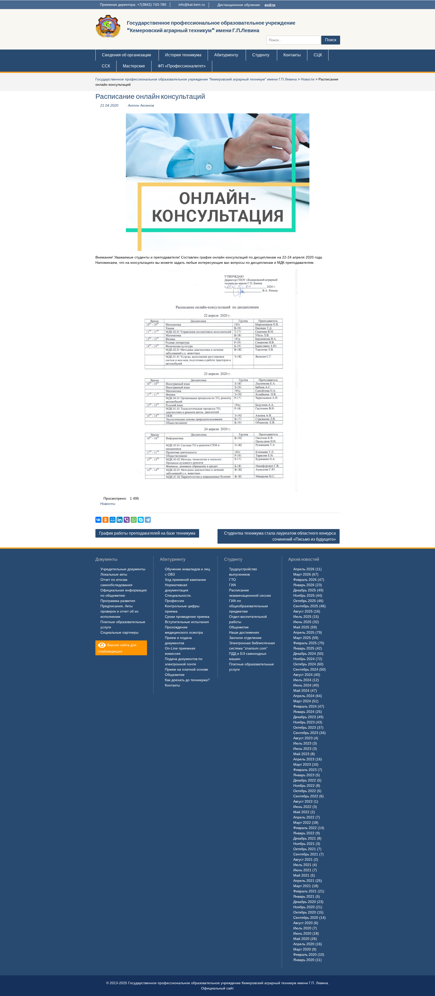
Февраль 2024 (305, 706)
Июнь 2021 (302, 870)
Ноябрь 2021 (304, 844)
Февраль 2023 (305, 770)
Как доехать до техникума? (187, 680)
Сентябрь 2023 (305, 733)
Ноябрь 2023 (304, 722)
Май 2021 (301, 875)
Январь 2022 (303, 833)
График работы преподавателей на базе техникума (147, 533)
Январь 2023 (303, 775)
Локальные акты (113, 574)
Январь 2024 (303, 712)
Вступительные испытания (187, 622)
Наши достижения (244, 632)
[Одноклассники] (105, 520)
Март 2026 (302, 574)
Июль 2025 (302, 617)
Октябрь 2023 (304, 727)
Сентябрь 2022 (305, 796)
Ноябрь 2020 (304, 907)
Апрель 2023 (303, 759)
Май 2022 (301, 812)
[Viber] (127, 520)
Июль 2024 (302, 680)
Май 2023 (301, 754)
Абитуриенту (226, 55)
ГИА (232, 585)
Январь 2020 (303, 960)
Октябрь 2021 (304, 849)
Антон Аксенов (141, 105)
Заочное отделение (245, 638)
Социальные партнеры (119, 632)
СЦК (318, 55)
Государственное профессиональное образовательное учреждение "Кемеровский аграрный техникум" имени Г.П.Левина (196, 79)
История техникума (183, 55)
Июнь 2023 (302, 749)
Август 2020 (303, 923)
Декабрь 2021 (304, 838)
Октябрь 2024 (304, 664)
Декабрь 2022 (304, 780)
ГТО (232, 580)
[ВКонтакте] (98, 520)
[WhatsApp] (134, 520)
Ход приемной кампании (185, 580)
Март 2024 (302, 701)
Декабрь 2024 (304, 654)
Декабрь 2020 (304, 902)
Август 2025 (303, 611)
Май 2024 (301, 690)
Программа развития (117, 601)
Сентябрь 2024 (305, 669)
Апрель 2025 (303, 632)
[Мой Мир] (113, 520)
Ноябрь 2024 (304, 659)
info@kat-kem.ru (191, 5)
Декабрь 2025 (304, 590)
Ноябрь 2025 (304, 595)
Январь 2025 (303, 648)
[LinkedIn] (120, 520)
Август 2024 (303, 675)
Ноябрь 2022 (304, 786)
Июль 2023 (302, 743)
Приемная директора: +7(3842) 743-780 (133, 5)
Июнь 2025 (302, 622)
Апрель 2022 (303, 817)
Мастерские (134, 66)
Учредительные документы (122, 569)
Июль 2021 (302, 865)
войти (270, 5)
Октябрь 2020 (304, 912)
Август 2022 (303, 801)
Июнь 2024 (302, 685)
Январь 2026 (303, 585)
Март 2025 (302, 638)
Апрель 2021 (303, 881)
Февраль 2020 (305, 954)
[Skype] (141, 520)
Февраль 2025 (305, 643)
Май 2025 (301, 627)
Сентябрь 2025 (305, 606)
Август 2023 (303, 738)
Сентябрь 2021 (305, 854)
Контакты (292, 55)
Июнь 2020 (302, 933)
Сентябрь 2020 (305, 918)
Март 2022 (302, 822)
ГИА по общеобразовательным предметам (248, 606)
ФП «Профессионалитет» (182, 66)
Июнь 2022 (302, 807)
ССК (106, 66)
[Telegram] (148, 520)
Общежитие (175, 675)
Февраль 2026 (305, 580)
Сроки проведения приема (187, 617)
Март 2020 (302, 949)
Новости (307, 79)
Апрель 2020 (303, 944)
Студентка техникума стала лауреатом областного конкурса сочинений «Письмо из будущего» (280, 536)
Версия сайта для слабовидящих (117, 648)
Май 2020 (301, 939)
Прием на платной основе (186, 669)
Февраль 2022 (305, 828)
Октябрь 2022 (304, 791)
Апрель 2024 (303, 696)
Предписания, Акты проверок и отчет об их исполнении (119, 611)
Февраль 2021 (305, 891)
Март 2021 (302, 886)
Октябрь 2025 (304, 601)
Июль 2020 (302, 928)
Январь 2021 (303, 896)
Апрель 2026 (303, 569)
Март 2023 (302, 764)
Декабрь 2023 (304, 717)
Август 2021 (303, 859)
